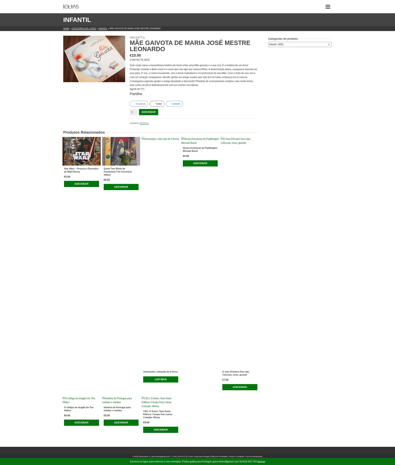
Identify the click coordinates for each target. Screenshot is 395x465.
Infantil (144, 123)
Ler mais (161, 379)
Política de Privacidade (218, 456)
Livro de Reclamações (254, 456)
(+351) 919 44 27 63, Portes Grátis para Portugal (191, 456)
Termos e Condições (236, 456)
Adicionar (148, 112)
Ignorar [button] (261, 461)
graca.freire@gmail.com (160, 456)
